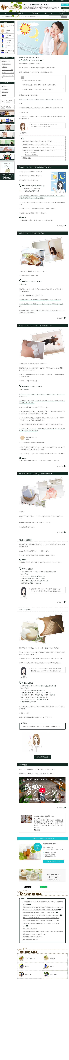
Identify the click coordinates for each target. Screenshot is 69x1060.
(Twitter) (37, 830)
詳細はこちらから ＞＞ (53, 861)
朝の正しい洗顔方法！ (31, 152)
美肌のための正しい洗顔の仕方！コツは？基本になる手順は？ (40, 910)
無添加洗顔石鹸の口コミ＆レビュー (33, 937)
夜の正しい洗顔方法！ (31, 155)
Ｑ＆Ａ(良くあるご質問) (7, 70)
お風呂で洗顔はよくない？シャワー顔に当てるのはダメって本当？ (40, 460)
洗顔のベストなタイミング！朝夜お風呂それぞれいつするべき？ (41, 915)
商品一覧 (20, 13)
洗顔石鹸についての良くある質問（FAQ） (35, 934)
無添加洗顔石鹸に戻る (43, 757)
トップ (7, 13)
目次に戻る (60, 225)
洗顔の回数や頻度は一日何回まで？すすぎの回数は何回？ (37, 220)
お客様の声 (62, 13)
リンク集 (4, 95)
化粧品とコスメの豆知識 (8, 73)
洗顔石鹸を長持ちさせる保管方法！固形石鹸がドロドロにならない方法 (43, 931)
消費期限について (6, 64)
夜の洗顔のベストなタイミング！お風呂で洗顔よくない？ (39, 147)
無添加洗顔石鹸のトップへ (30, 939)
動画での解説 (27, 158)
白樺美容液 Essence (8, 41)
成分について (48, 13)
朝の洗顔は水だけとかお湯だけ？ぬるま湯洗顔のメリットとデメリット (41, 562)
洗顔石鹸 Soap (7, 31)
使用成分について (6, 61)
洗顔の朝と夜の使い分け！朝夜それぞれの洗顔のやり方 (39, 150)
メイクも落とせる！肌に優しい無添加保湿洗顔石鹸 (31, 442)
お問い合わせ (5, 89)
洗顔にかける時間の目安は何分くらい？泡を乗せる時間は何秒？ (41, 726)
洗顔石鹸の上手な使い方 (30, 928)
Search (64, 16)
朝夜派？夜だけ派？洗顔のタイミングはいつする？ (37, 141)
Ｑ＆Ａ (56, 1)
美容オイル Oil (8, 46)
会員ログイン (5, 92)
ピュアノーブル (42, 824)
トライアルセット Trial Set (9, 26)
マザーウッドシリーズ (48, 825)
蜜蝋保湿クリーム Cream (9, 51)
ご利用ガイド (34, 13)
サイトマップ (49, 1)
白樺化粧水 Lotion (8, 36)
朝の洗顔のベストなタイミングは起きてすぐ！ (36, 144)
